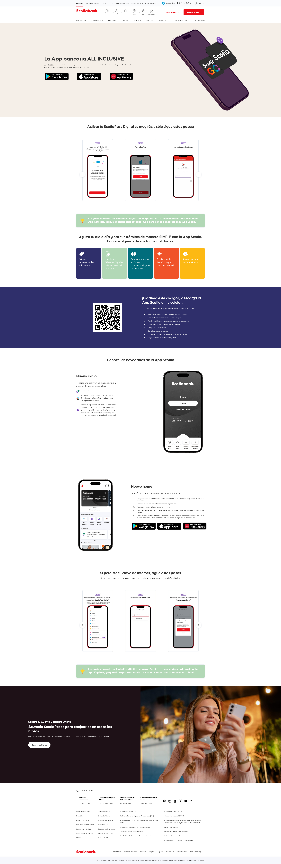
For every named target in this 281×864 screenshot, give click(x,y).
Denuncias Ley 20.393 (105, 833)
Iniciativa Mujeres (150, 3)
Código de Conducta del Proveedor (131, 831)
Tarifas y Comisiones (170, 827)
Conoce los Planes (39, 745)
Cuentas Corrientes (130, 852)
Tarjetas (136, 20)
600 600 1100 (84, 803)
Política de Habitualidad (172, 836)
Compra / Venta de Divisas (85, 825)
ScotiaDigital (199, 20)
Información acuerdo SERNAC (174, 816)
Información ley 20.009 (128, 812)
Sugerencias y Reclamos (84, 829)
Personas (79, 3)
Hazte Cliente (116, 852)
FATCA (78, 838)
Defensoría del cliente (105, 838)
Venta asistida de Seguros (84, 833)
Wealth (105, 3)
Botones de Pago (195, 852)
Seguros (149, 20)
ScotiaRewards (96, 20)
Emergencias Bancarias (105, 820)
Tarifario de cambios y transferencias (176, 831)
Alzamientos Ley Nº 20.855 (173, 812)
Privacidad (79, 816)
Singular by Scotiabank (93, 3)
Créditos (124, 20)
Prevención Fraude (82, 820)
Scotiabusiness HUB (83, 812)
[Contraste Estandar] (181, 3)
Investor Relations (137, 3)
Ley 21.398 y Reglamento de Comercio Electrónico (137, 836)
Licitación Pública (104, 816)
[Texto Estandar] (191, 3)
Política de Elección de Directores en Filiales (178, 840)
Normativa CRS (103, 825)
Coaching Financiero (180, 20)
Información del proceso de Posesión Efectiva (135, 827)
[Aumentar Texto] (184, 3)
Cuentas (111, 20)
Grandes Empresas (122, 3)
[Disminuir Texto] (188, 3)
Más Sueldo (80, 20)
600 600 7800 (125, 803)
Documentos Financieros (106, 829)
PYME (112, 3)
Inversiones (162, 20)
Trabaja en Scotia (104, 812)
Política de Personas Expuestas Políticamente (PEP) (137, 816)
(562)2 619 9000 (106, 803)
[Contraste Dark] (177, 3)
